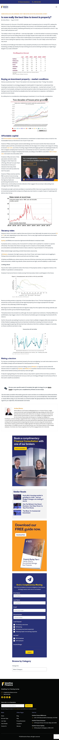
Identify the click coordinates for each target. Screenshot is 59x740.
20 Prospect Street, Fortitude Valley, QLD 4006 (45, 722)
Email (15, 607)
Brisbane (16, 14)
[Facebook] (2, 697)
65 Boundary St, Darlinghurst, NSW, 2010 (43, 728)
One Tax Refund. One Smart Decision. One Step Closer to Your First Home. (33, 506)
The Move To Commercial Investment (31, 512)
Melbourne (39, 14)
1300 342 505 (37, 2)
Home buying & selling (7, 14)
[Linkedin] (7, 697)
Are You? (16, 635)
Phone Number (17, 614)
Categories (15, 666)
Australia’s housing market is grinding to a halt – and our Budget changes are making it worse (33, 498)
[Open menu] (56, 7)
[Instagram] (9, 697)
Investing (33, 14)
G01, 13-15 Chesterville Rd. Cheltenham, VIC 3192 (45, 717)
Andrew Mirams (6, 20)
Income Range (17, 644)
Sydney (45, 14)
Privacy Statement (17, 708)
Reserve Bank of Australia (11, 138)
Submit (29, 652)
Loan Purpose (17, 622)
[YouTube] (5, 697)
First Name (16, 593)
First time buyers (25, 14)
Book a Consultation (25, 2)
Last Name (16, 600)
